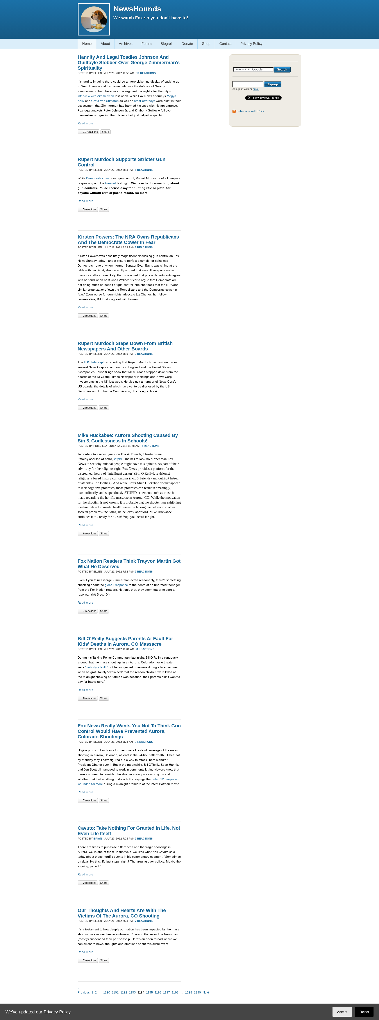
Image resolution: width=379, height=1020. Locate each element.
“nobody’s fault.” (96, 667)
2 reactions (144, 353)
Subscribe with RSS (250, 111)
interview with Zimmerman (96, 96)
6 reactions (150, 445)
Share (105, 131)
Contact (225, 44)
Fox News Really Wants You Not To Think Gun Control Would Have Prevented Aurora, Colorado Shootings (129, 731)
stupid (117, 459)
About (105, 44)
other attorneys (144, 101)
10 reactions (146, 73)
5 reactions (144, 169)
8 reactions (145, 649)
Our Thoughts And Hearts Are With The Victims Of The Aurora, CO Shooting (122, 913)
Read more (85, 123)
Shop (206, 44)
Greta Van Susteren (105, 101)
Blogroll (167, 44)
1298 (188, 992)
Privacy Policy (251, 44)
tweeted (110, 183)
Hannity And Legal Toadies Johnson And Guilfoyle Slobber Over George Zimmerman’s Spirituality (129, 62)
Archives (125, 44)
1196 (158, 992)
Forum (146, 44)
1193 (132, 992)
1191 (115, 992)
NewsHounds (137, 8)
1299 (197, 992)
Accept (342, 1012)
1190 (106, 992)
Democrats (93, 178)
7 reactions (144, 571)
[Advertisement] (129, 143)
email (256, 89)
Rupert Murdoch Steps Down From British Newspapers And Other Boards (125, 346)
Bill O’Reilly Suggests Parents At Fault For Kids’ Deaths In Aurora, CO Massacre (125, 641)
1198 (175, 992)
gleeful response (116, 585)
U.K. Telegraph (94, 362)
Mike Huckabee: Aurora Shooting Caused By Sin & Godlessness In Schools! (128, 438)
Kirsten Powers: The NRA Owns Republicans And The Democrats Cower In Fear (128, 239)
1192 (123, 992)
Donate (187, 44)
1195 (149, 992)
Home (87, 44)
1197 (166, 992)
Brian (97, 838)
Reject (364, 1012)
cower (106, 178)
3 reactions (144, 247)
